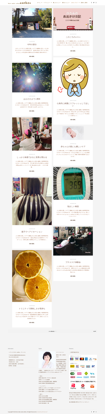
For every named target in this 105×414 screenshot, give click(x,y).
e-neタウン (79, 396)
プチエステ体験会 (73, 262)
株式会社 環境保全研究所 (74, 392)
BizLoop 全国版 (75, 394)
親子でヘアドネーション (32, 232)
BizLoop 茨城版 (83, 394)
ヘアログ (84, 398)
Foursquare (88, 398)
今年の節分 (32, 44)
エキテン (89, 394)
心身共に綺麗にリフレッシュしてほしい (73, 104)
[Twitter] (94, 3)
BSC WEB (83, 392)
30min (93, 394)
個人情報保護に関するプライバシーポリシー (79, 402)
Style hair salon (78, 398)
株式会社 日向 (89, 392)
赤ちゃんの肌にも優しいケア (73, 146)
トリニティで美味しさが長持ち (32, 308)
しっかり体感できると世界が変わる (32, 157)
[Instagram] (96, 3)
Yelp (93, 398)
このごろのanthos (73, 37)
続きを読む (31, 56)
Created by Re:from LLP (42, 412)
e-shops (74, 396)
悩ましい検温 (73, 206)
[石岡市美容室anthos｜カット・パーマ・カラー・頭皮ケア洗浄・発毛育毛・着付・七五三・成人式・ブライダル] (19, 2)
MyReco (72, 398)
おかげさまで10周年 (32, 99)
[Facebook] (91, 3)
